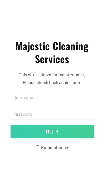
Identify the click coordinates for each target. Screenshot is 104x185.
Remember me (55, 147)
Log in (52, 131)
